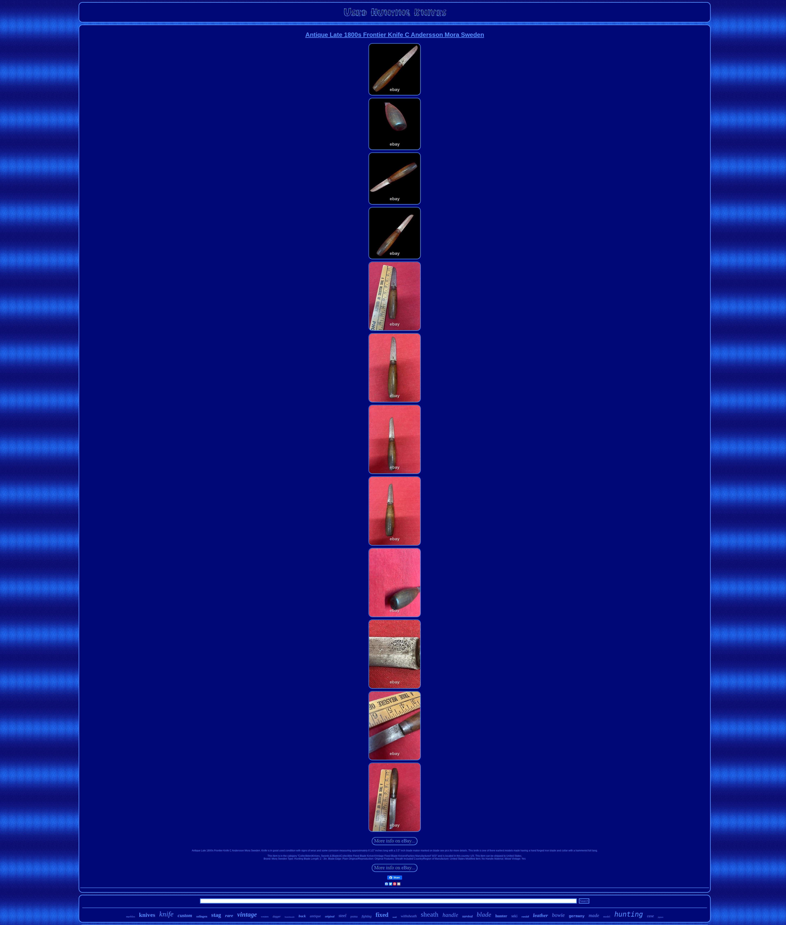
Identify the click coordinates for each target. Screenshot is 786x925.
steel (342, 915)
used (395, 917)
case (650, 916)
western (265, 916)
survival (467, 916)
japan (660, 917)
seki (514, 916)
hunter (501, 916)
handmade (290, 916)
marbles (130, 916)
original (329, 916)
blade (484, 914)
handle (450, 915)
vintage (247, 914)
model (606, 916)
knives (147, 915)
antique (315, 916)
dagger (277, 916)
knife (166, 914)
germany (577, 916)
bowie (558, 915)
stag (216, 915)
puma (354, 916)
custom (185, 915)
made (594, 915)
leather (540, 915)
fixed (382, 914)
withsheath (409, 916)
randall (525, 916)
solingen (201, 916)
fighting (367, 916)
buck (302, 916)
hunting (628, 914)
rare (229, 915)
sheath (429, 914)
